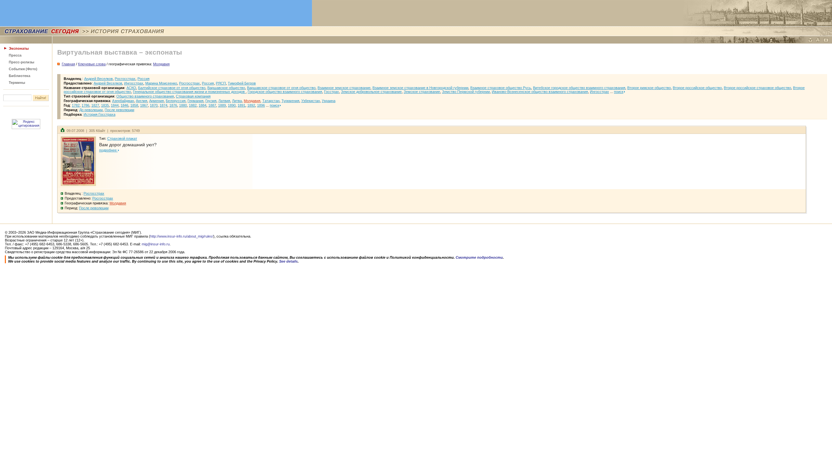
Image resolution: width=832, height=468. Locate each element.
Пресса (15, 55)
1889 (222, 105)
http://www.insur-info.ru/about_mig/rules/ (181, 236)
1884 (202, 105)
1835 (105, 105)
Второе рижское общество (649, 88)
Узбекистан (310, 101)
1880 (183, 105)
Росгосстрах (125, 79)
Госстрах (331, 92)
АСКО (131, 88)
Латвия (224, 101)
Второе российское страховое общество (757, 88)
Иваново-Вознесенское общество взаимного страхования (540, 92)
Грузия (210, 101)
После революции (119, 110)
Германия (195, 101)
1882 (193, 105)
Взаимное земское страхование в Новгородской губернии (420, 88)
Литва (237, 101)
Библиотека (19, 76)
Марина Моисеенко (161, 83)
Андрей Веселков (98, 79)
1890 (232, 105)
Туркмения (290, 101)
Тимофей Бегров (242, 83)
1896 (261, 105)
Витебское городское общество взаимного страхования (579, 88)
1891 (241, 105)
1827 (95, 105)
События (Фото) (23, 69)
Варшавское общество (226, 88)
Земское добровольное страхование (371, 92)
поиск (618, 92)
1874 (163, 105)
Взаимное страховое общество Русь (500, 88)
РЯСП (221, 83)
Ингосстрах (133, 83)
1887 (212, 105)
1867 (144, 105)
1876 (173, 105)
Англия (141, 101)
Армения (156, 101)
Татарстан (271, 101)
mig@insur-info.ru (156, 244)
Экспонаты (19, 48)
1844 (115, 105)
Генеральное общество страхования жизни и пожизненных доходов (189, 92)
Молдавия (252, 101)
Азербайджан (123, 101)
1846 (124, 105)
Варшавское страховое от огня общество (281, 88)
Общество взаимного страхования (145, 96)
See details (288, 261)
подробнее (108, 150)
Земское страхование (422, 92)
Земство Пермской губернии (466, 92)
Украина (328, 101)
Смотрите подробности (479, 257)
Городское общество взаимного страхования (285, 92)
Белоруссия (176, 101)
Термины (17, 82)
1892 (251, 105)
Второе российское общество (697, 88)
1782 (76, 105)
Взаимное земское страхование (344, 88)
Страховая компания (193, 96)
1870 (154, 105)
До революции (91, 110)
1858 (134, 105)
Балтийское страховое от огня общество (171, 88)
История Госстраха (99, 114)
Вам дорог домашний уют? (128, 144)
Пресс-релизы (21, 62)
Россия (143, 79)
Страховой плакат (122, 138)
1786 (85, 105)
